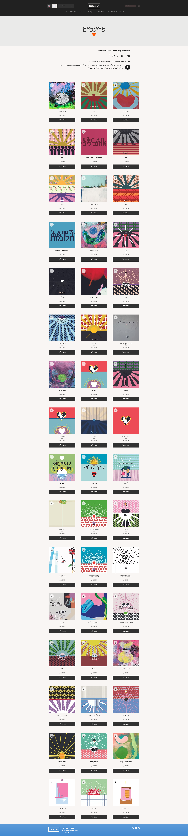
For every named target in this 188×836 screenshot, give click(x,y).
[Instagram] (133, 828)
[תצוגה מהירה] (126, 95)
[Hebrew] (54, 6)
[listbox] (130, 6)
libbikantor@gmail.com (70, 830)
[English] (49, 6)
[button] (130, 6)
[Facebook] (136, 828)
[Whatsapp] (139, 828)
